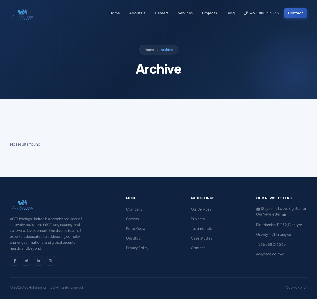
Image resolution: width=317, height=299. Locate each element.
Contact (295, 13)
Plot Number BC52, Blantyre (279, 224)
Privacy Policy (137, 247)
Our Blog (133, 238)
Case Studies (201, 238)
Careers (161, 13)
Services (185, 13)
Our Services (201, 209)
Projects (209, 13)
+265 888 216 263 (264, 13)
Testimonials (201, 228)
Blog (230, 13)
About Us (137, 13)
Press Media (135, 228)
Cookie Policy (296, 287)
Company (134, 209)
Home (114, 13)
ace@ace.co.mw (270, 254)
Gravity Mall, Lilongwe (273, 234)
